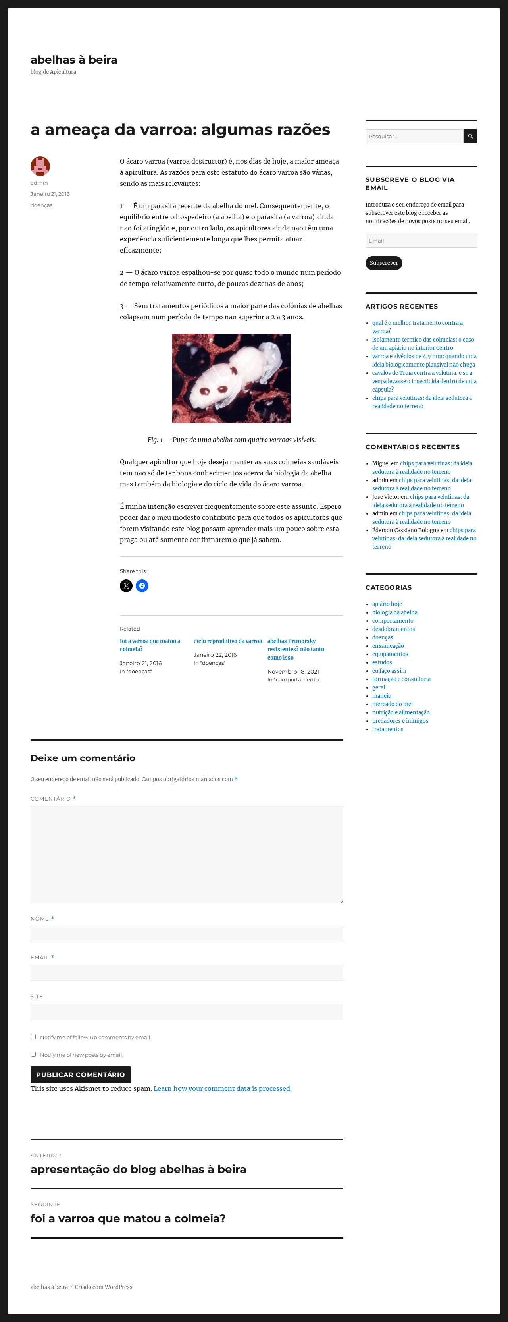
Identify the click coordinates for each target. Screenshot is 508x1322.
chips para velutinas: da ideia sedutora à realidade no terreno (424, 538)
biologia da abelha (395, 612)
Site (37, 996)
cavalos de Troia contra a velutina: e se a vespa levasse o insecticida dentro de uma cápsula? (424, 381)
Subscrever (384, 263)
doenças (41, 205)
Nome (42, 918)
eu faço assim (389, 671)
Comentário (53, 798)
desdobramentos (393, 629)
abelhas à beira (74, 59)
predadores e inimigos (400, 721)
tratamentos (388, 729)
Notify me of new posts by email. (81, 1055)
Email (42, 957)
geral (378, 687)
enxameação (388, 646)
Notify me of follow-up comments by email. (96, 1037)
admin (39, 182)
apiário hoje (387, 604)
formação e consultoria (401, 679)
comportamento (393, 621)
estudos (382, 662)
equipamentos (390, 654)
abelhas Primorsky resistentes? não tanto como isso (295, 649)
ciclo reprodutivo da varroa (228, 641)
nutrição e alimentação (401, 712)
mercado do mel (392, 704)
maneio (381, 696)
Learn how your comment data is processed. (223, 1088)
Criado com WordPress (104, 1287)
